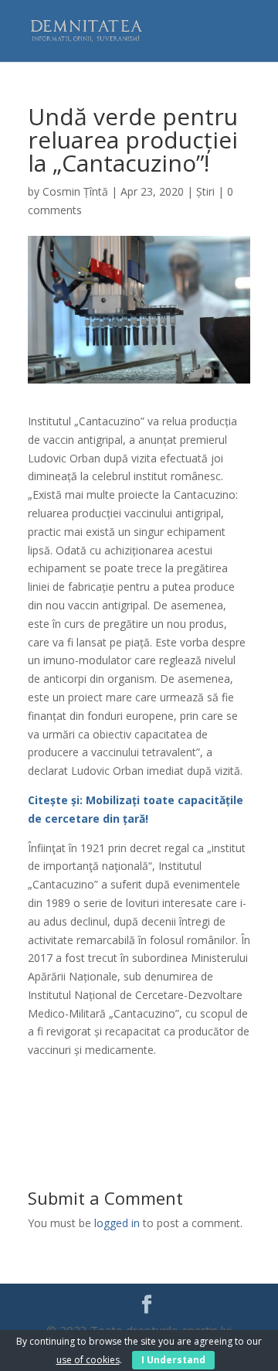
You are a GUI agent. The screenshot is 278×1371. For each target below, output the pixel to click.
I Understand (173, 1359)
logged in (117, 1223)
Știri (205, 191)
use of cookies (88, 1359)
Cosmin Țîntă (75, 191)
